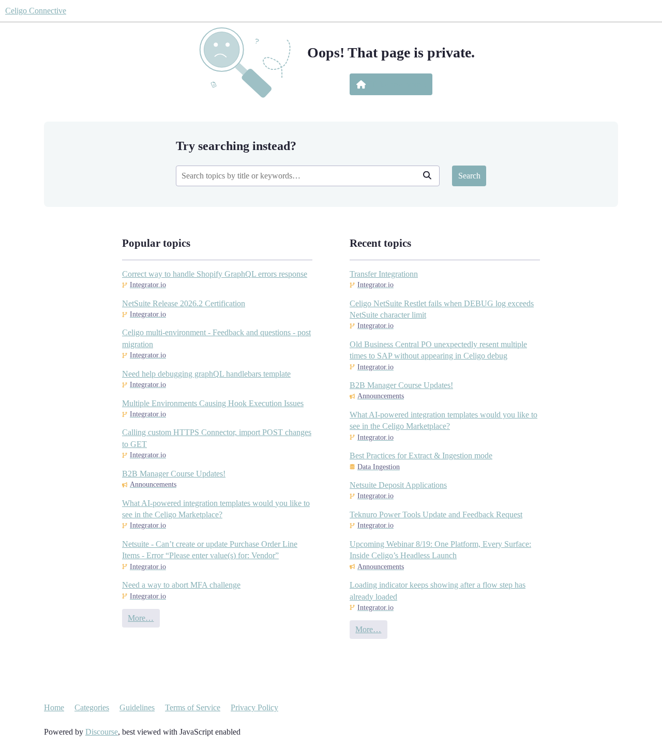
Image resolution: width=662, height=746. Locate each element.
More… (141, 618)
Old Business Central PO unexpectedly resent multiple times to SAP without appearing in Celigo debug (438, 350)
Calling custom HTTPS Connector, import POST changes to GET (216, 438)
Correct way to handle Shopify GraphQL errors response (214, 274)
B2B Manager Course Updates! (173, 473)
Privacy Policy (254, 707)
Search (469, 175)
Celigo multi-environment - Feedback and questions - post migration (216, 338)
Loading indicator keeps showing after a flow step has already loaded (437, 590)
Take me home (398, 84)
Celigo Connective (35, 10)
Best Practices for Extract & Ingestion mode (421, 455)
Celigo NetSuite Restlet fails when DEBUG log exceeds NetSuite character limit (442, 309)
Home (54, 707)
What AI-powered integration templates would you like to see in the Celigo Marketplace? (216, 509)
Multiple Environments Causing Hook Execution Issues (213, 403)
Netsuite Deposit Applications (398, 485)
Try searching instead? (236, 146)
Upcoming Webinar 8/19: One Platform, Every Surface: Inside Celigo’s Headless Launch (440, 550)
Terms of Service (192, 707)
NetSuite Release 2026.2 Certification (183, 303)
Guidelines (137, 707)
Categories (91, 707)
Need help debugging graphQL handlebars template (206, 373)
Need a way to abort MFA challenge (181, 584)
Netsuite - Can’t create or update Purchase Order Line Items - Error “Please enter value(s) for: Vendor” (209, 550)
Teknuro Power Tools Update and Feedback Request (436, 514)
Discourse (101, 731)
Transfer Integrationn (384, 274)
